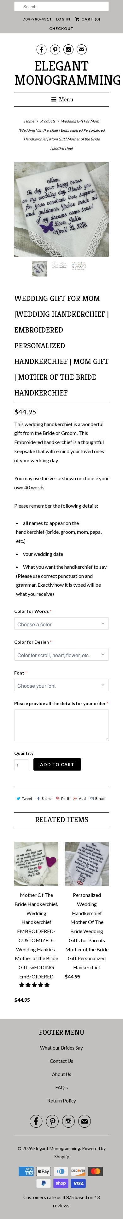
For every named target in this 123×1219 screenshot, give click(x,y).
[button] (34, 985)
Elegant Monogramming (61, 73)
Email (100, 798)
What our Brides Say (61, 1048)
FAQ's (61, 1087)
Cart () (90, 19)
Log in (63, 19)
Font (19, 672)
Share (46, 798)
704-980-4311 (37, 19)
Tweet (27, 798)
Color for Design (31, 642)
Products (47, 121)
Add (82, 798)
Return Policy (61, 1100)
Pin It (65, 798)
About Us (61, 1074)
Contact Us (61, 1061)
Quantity (23, 753)
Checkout (61, 28)
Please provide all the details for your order (60, 703)
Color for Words (31, 611)
